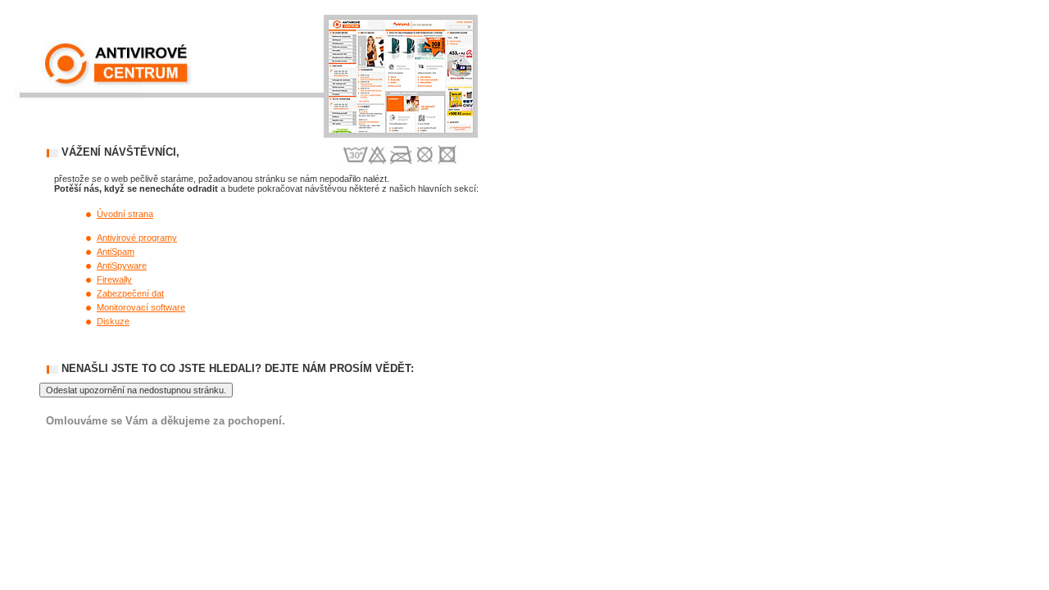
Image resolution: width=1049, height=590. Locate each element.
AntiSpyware (122, 265)
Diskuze (113, 321)
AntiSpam (115, 251)
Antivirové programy (137, 238)
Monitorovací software (141, 307)
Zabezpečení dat (130, 293)
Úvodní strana (125, 214)
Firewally (114, 279)
